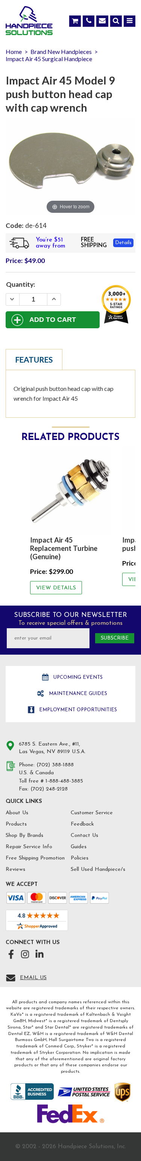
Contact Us (84, 835)
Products (16, 824)
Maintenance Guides (77, 693)
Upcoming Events (77, 677)
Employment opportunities (77, 709)
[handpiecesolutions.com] (29, 22)
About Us (17, 813)
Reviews (15, 869)
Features (34, 359)
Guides (78, 847)
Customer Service (92, 813)
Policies (79, 858)
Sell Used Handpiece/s (98, 869)
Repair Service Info (29, 847)
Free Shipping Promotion (35, 858)
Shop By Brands (24, 835)
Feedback (82, 824)
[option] (70, 520)
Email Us (33, 978)
